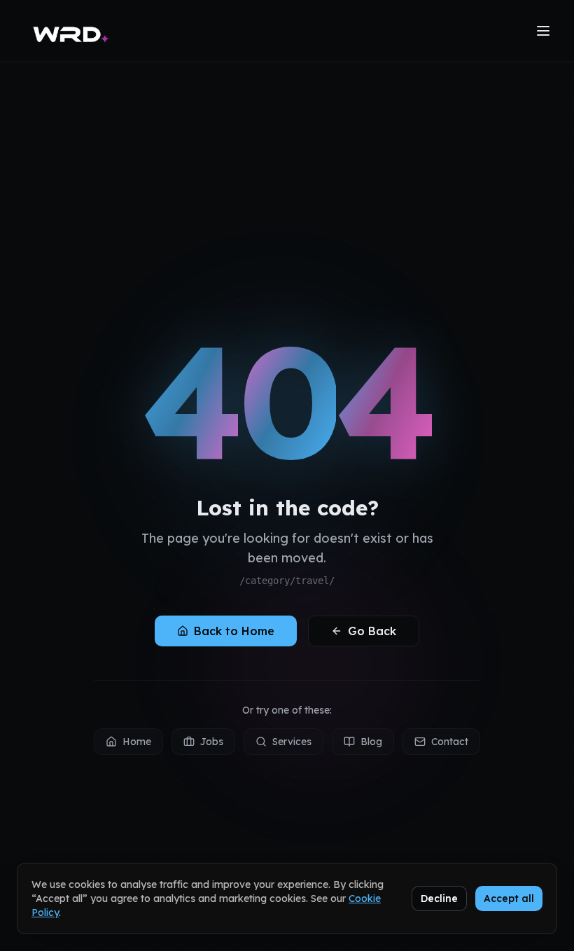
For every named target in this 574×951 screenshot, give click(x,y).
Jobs (211, 741)
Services (292, 741)
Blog (371, 741)
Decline (439, 898)
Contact (449, 741)
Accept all (509, 898)
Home (136, 741)
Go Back (372, 631)
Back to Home (234, 631)
